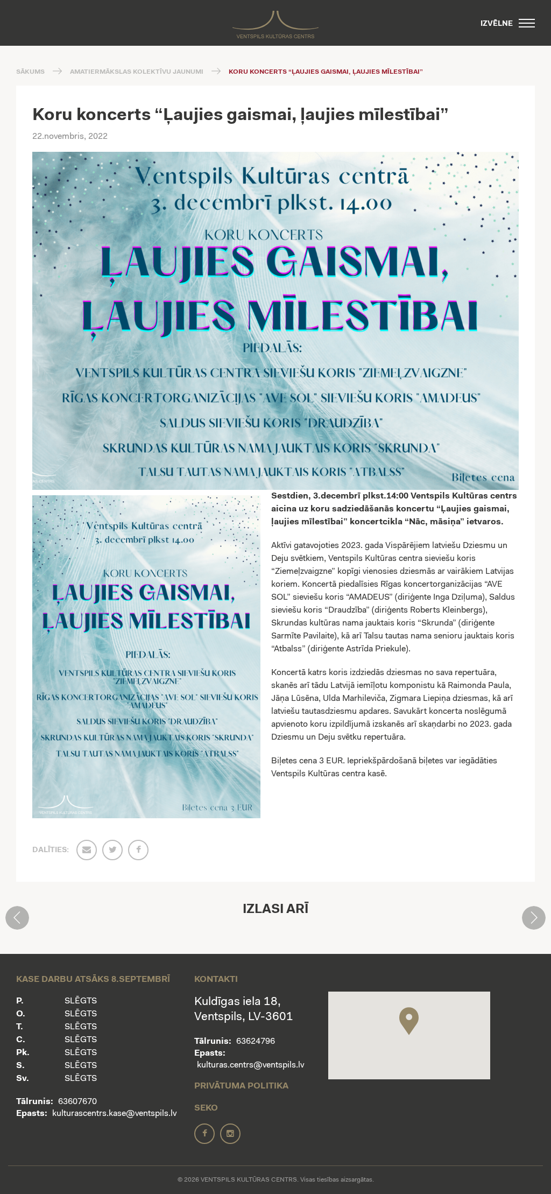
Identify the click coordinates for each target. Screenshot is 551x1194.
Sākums (30, 72)
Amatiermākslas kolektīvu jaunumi (136, 72)
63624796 (255, 1041)
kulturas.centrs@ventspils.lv (250, 1065)
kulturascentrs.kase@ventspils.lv (114, 1113)
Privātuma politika (241, 1086)
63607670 (77, 1102)
